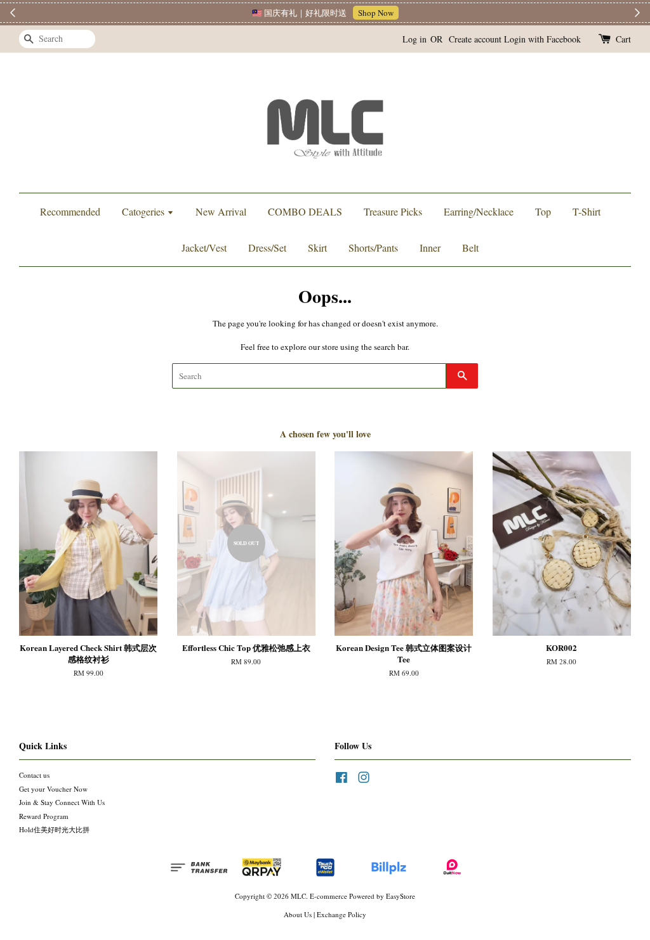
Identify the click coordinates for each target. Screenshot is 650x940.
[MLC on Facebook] (341, 780)
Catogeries (144, 211)
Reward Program (44, 816)
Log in (414, 39)
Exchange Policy (341, 914)
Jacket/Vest (204, 247)
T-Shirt (586, 211)
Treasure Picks (393, 211)
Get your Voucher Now (53, 789)
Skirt (317, 247)
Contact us (34, 775)
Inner (430, 247)
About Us (298, 914)
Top (543, 211)
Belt (470, 247)
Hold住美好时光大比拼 (54, 829)
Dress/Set (267, 247)
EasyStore (400, 896)
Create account (475, 39)
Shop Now (376, 12)
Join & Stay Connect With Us (62, 802)
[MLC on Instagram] (364, 780)
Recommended (70, 211)
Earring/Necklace (479, 211)
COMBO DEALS (305, 211)
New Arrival (221, 211)
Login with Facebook (542, 39)
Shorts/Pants (373, 247)
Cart (623, 39)
